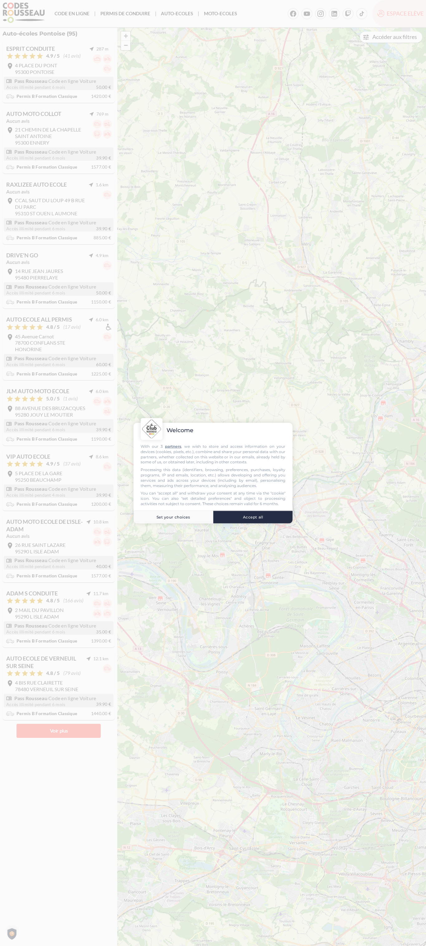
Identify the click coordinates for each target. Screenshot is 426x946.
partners (173, 446)
